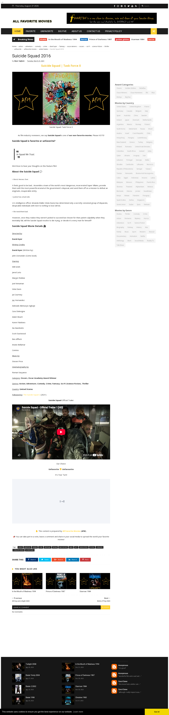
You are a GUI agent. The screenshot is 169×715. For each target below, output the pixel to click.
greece (132, 142)
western (142, 232)
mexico (129, 124)
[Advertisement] (136, 62)
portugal (129, 160)
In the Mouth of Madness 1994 (59, 39)
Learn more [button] (78, 712)
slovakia (119, 164)
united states (43, 49)
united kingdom (135, 107)
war (146, 227)
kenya (119, 196)
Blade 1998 (30, 697)
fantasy (62, 46)
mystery (137, 218)
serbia (131, 200)
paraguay (146, 196)
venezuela (128, 173)
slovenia (119, 187)
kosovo (144, 178)
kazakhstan (148, 191)
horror (80, 39)
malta (147, 160)
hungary (131, 138)
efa (147, 93)
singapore (140, 200)
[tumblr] (125, 6)
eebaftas (142, 88)
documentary (121, 236)
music (127, 232)
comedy (38, 46)
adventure (29, 46)
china (136, 115)
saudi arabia (121, 200)
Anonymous (123, 665)
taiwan (148, 169)
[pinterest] (122, 6)
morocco (150, 164)
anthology (120, 241)
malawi (126, 196)
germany (120, 111)
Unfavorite (47, 31)
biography (120, 227)
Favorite (31, 31)
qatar (119, 155)
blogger (105, 607)
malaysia (120, 182)
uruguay (136, 155)
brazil (150, 129)
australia (127, 115)
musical (151, 232)
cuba (118, 178)
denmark (136, 120)
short (129, 241)
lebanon (120, 160)
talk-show (120, 245)
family (119, 232)
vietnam (147, 204)
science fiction (97, 46)
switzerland (133, 129)
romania (128, 147)
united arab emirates (142, 147)
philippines (139, 182)
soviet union (121, 204)
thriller (107, 46)
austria (119, 133)
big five (128, 97)
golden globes (118, 39)
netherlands (147, 120)
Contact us (93, 31)
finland (119, 147)
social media (139, 241)
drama (39, 39)
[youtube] (132, 6)
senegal (139, 169)
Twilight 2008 (31, 664)
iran (144, 155)
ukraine (127, 155)
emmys (119, 97)
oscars (81, 46)
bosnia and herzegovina (144, 173)
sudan (131, 204)
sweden (144, 115)
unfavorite (17, 49)
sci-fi (88, 46)
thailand (129, 187)
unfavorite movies (30, 49)
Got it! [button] (157, 712)
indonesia (134, 178)
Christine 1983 (81, 697)
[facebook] (114, 6)
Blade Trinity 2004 (33, 675)
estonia (129, 191)
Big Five (62, 31)
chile (148, 133)
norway (138, 124)
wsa (153, 93)
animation (133, 236)
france (147, 107)
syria (138, 204)
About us (77, 31)
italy (146, 111)
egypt (126, 178)
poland (147, 124)
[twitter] (129, 6)
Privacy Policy (113, 31)
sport (134, 232)
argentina (120, 124)
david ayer (53, 46)
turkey (140, 142)
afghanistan (140, 187)
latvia (153, 178)
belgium (138, 111)
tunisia (119, 173)
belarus (150, 187)
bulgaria (149, 142)
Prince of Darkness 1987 (97, 39)
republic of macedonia (125, 169)
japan (127, 120)
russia (142, 129)
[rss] (136, 6)
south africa (131, 151)
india (149, 151)
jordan (137, 191)
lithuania (140, 164)
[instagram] (118, 6)
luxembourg (142, 138)
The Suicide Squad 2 (31, 394)
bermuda (120, 191)
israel (127, 133)
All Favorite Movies (71, 531)
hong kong (120, 138)
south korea (121, 129)
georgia (139, 160)
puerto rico (151, 182)
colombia (120, 151)
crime (45, 46)
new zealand (121, 142)
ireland (119, 120)
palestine (136, 196)
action (21, 46)
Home (18, 31)
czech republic (138, 133)
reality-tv (150, 241)
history (139, 227)
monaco (129, 182)
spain (119, 115)
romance (128, 218)
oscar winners (72, 46)
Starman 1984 (134, 39)
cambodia (129, 164)
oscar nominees (136, 93)
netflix (143, 236)
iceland (141, 151)
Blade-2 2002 (31, 686)
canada (129, 111)
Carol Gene (122, 681)
